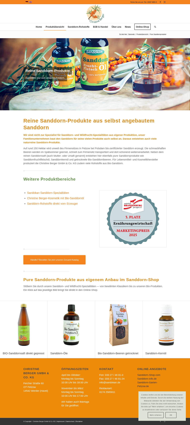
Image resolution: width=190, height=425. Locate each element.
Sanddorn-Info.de (147, 378)
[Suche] (154, 26)
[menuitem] (39, 26)
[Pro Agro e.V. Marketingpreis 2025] (133, 219)
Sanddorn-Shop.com (148, 375)
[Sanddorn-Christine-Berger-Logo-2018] (95, 13)
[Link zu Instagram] (164, 2)
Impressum (60, 421)
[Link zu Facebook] (160, 2)
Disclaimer (79, 421)
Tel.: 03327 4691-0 (150, 2)
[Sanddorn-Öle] (71, 324)
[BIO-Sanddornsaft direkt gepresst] (24, 324)
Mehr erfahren (156, 415)
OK (171, 415)
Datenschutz (70, 421)
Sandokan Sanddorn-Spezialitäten (48, 192)
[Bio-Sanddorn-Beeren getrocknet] (119, 324)
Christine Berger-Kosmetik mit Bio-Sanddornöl (55, 198)
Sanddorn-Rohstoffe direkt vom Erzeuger (52, 203)
